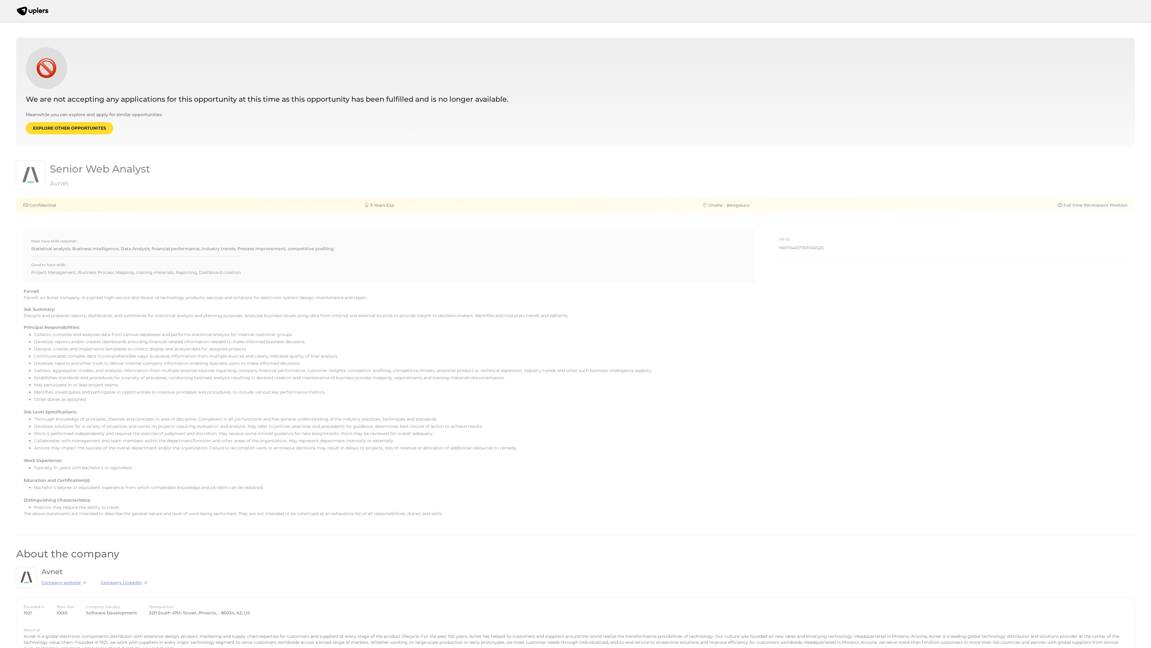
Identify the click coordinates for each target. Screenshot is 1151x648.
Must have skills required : (54, 241)
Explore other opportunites (69, 128)
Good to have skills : (49, 264)
